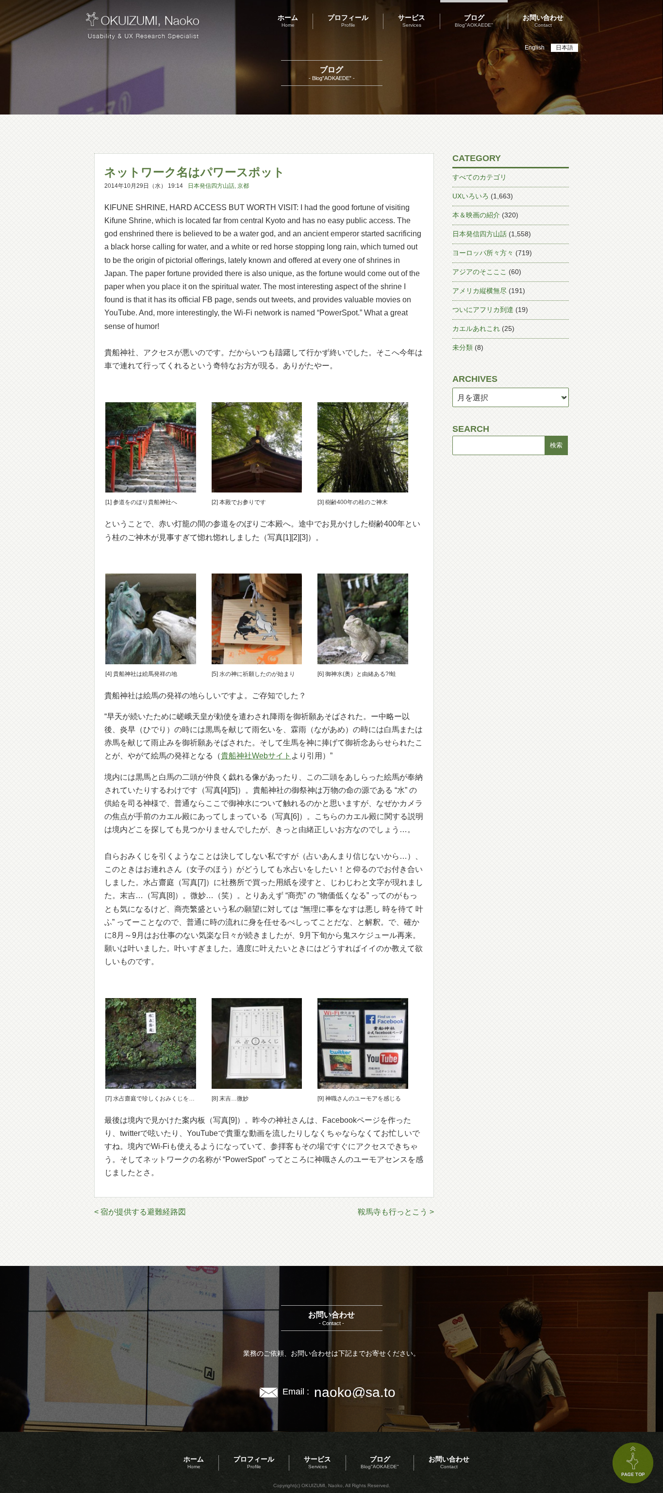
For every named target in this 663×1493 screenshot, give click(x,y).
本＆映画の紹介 (476, 215)
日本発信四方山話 (211, 185)
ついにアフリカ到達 (483, 309)
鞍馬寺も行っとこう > (396, 1212)
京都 (243, 185)
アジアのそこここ (479, 272)
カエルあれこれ (476, 328)
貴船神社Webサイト (256, 756)
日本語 (564, 47)
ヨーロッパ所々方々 (483, 253)
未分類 (462, 347)
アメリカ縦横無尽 (479, 291)
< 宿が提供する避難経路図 (140, 1212)
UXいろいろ (470, 196)
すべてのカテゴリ (479, 177)
